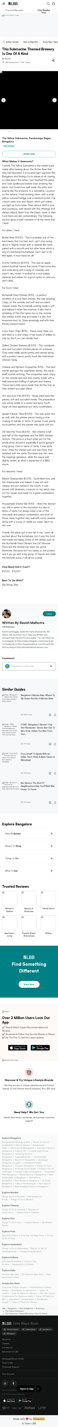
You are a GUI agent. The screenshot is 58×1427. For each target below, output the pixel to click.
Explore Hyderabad (12, 1244)
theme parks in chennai (28, 1212)
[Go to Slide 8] (22, 131)
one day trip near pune (32, 1235)
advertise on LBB (10, 1351)
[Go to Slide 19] (43, 131)
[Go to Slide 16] (38, 131)
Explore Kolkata (10, 1257)
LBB (3, 1308)
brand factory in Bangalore (33, 1174)
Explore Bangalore (11, 1138)
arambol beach (31, 1222)
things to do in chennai (13, 1209)
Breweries (40, 1308)
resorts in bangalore (25, 1160)
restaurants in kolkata (23, 1264)
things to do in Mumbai (13, 1196)
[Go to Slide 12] (30, 131)
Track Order (7, 1363)
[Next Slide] (54, 100)
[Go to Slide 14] (34, 131)
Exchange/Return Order (13, 1358)
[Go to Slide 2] (10, 131)
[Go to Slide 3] (12, 131)
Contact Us (7, 1347)
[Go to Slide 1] (8, 131)
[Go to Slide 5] (16, 131)
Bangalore (12, 1308)
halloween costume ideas (21, 1299)
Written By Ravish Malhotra (23, 623)
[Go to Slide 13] (32, 131)
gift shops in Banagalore (22, 1148)
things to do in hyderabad (15, 1248)
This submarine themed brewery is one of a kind (26, 1313)
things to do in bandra (22, 1199)
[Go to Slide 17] (40, 131)
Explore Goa (8, 1218)
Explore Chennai (10, 1205)
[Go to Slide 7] (20, 131)
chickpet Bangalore (24, 1165)
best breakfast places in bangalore (31, 1186)
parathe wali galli (10, 1274)
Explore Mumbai (10, 1192)
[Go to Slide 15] (36, 131)
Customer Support (10, 1367)
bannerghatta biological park (16, 1142)
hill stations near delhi (33, 1274)
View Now (29, 984)
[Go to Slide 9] (24, 131)
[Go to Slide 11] (28, 131)
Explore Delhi (8, 1270)
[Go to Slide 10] (26, 131)
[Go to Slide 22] (49, 131)
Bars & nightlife (26, 1308)
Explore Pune (8, 1231)
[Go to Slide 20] (45, 131)
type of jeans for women (24, 1293)
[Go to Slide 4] (14, 131)
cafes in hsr (20, 1151)
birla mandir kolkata (11, 1261)
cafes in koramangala (25, 1183)
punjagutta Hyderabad (30, 1251)
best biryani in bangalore (27, 1180)
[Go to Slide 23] (51, 131)
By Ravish (6, 58)
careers (5, 1343)
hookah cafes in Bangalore (28, 1171)
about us (6, 1339)
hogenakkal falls (23, 1157)
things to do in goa (11, 1222)
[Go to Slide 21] (47, 131)
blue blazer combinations (24, 1290)
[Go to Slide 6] (18, 131)
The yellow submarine (14, 1311)
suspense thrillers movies (14, 1287)
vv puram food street (25, 1168)
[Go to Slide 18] (42, 131)
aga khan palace (10, 1235)
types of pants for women (24, 1302)
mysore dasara (23, 1145)
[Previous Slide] (3, 100)
